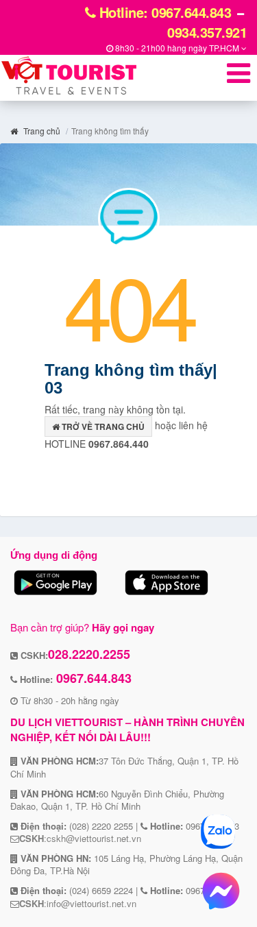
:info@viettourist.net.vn (77, 903)
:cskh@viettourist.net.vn (80, 838)
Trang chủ (40, 130)
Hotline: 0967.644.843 (163, 12)
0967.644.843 (92, 678)
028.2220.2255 (89, 654)
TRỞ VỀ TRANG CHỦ (102, 426)
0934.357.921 (207, 32)
